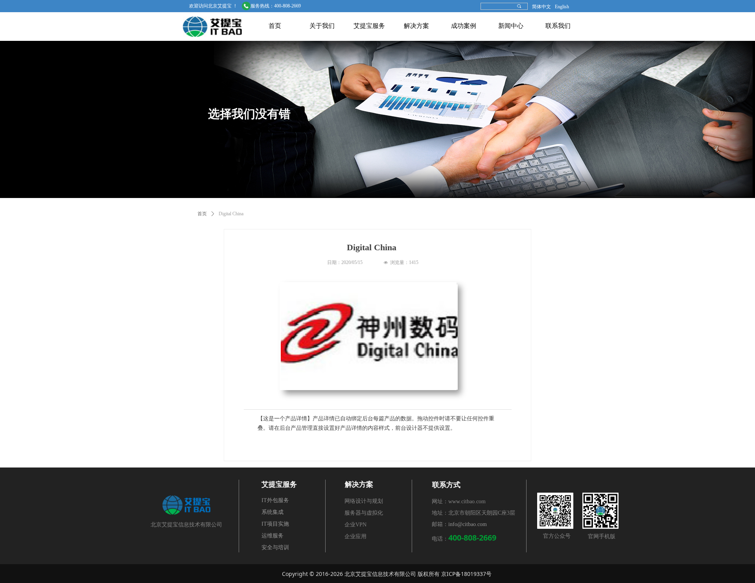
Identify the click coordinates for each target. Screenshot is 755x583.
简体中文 (541, 6)
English (562, 6)
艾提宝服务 (369, 25)
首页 (275, 25)
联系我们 (558, 25)
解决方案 (416, 25)
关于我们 (322, 25)
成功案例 (463, 25)
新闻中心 (510, 25)
